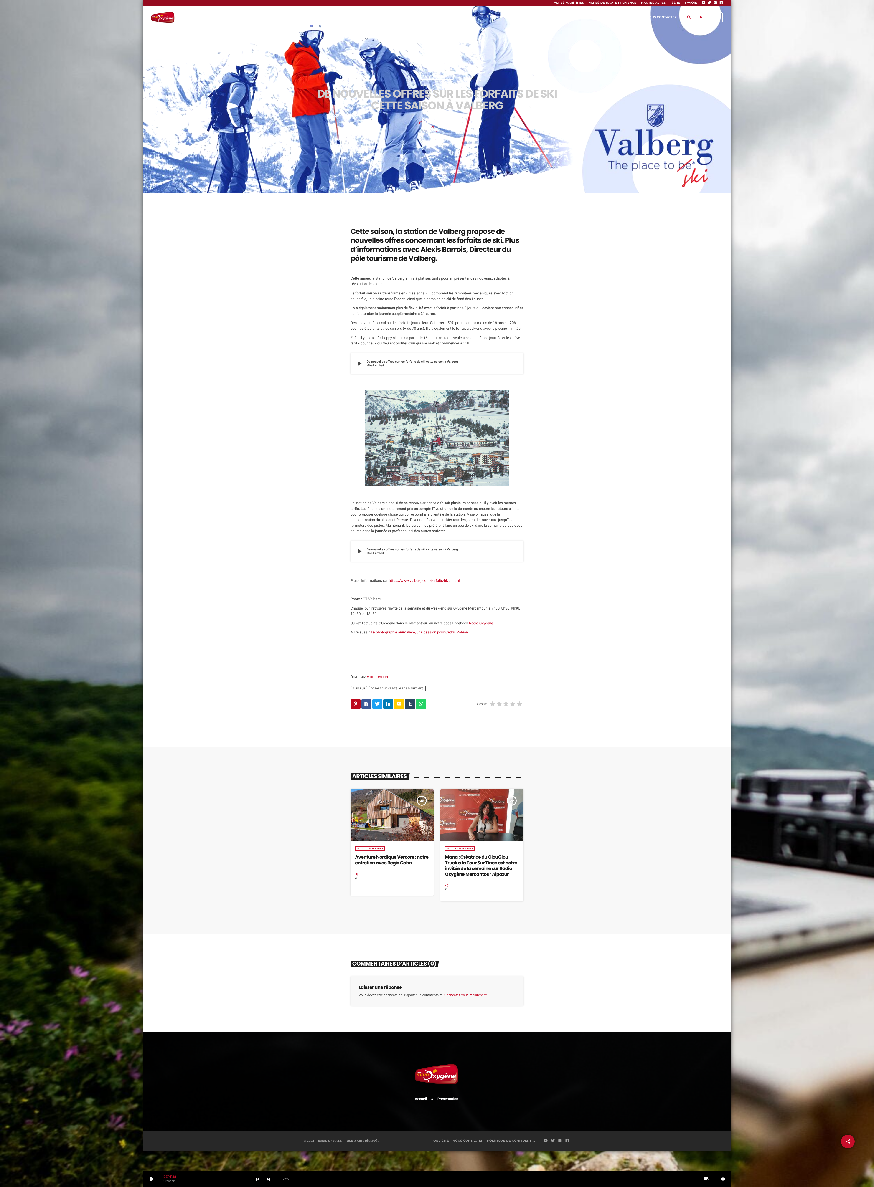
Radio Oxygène (481, 623)
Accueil (421, 1099)
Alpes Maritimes (437, 76)
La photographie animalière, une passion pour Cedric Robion (419, 632)
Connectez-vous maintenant (465, 995)
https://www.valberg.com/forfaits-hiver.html (424, 580)
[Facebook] (721, 3)
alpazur (359, 688)
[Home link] (162, 17)
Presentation (447, 1099)
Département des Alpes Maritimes (397, 688)
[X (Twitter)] (709, 3)
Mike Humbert (378, 677)
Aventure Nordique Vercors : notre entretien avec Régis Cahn (391, 860)
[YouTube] (703, 3)
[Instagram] (715, 3)
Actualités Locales (370, 848)
